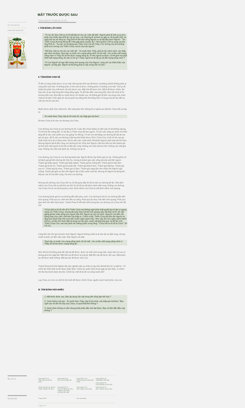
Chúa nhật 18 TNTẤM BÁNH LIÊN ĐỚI (102, 379)
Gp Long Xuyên (81, 398)
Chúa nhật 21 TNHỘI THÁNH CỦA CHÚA (84, 388)
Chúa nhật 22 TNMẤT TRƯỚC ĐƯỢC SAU (104, 388)
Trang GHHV (42, 398)
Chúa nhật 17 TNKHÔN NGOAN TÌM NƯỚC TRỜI (85, 380)
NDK (41, 405)
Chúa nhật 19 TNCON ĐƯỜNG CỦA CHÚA (104, 383)
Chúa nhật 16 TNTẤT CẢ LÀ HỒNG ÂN (64, 379)
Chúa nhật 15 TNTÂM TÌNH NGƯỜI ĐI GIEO (45, 380)
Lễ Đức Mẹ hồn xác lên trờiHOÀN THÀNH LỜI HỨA (46, 388)
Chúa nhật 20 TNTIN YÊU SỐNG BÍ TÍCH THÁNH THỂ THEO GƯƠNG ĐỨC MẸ (65, 389)
